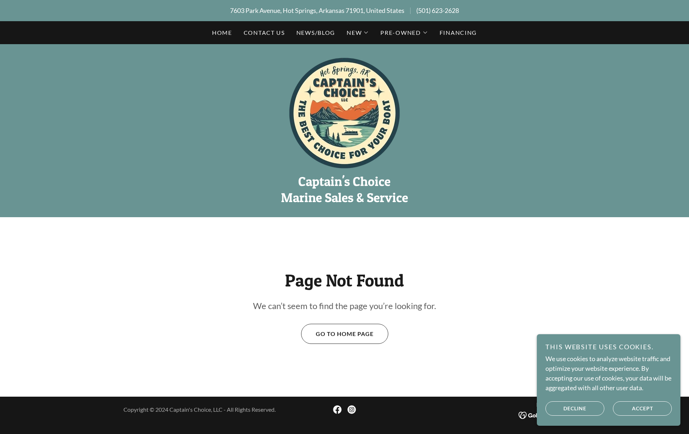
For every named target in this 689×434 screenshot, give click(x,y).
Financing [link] (458, 32)
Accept (642, 408)
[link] (344, 112)
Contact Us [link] (264, 32)
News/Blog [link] (315, 32)
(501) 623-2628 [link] (437, 10)
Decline (574, 408)
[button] (358, 32)
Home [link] (222, 32)
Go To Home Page (345, 333)
